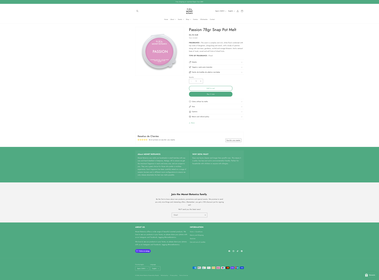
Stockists (192, 239)
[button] (137, 11)
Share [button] (193, 123)
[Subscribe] (205, 215)
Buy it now (211, 94)
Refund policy (164, 275)
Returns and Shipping (197, 235)
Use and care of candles (197, 242)
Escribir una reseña (233, 140)
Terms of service (184, 275)
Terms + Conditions (196, 232)
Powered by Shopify (153, 275)
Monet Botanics (144, 275)
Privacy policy (173, 275)
